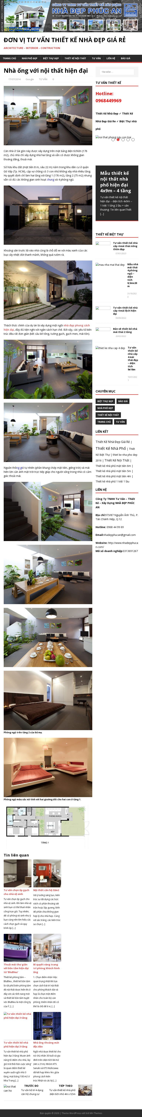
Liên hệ (110, 58)
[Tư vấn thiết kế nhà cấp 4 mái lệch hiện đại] (103, 315)
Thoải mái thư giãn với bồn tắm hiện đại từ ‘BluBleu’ (16, 968)
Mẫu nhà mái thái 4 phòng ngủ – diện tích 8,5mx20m (132, 275)
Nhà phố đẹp (29, 58)
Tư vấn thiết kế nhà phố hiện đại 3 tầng (16, 1044)
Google (30, 79)
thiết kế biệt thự (110, 234)
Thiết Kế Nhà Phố (111, 448)
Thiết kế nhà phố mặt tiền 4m (113, 476)
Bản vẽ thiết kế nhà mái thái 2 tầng (125, 330)
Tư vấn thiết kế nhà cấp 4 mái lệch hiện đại (125, 311)
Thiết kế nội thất (75, 58)
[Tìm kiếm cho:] (117, 72)
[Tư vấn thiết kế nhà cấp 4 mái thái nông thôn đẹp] (103, 250)
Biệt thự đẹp (51, 58)
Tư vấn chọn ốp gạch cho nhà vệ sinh (16, 892)
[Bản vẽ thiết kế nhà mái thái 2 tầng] (103, 336)
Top (133, 1108)
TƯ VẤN (96, 58)
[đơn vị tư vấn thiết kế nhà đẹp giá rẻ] (71, 30)
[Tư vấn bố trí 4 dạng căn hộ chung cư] (48, 432)
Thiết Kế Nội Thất (116, 460)
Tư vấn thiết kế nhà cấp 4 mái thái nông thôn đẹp (125, 246)
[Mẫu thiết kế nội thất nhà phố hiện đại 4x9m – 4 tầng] (117, 150)
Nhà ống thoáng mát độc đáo (46, 1044)
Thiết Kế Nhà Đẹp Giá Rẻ (113, 442)
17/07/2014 (14, 79)
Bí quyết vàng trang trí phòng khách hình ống (46, 968)
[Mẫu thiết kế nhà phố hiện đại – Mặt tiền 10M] (48, 215)
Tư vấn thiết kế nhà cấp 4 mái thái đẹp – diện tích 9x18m (133, 358)
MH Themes (96, 1113)
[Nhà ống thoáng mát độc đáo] (48, 637)
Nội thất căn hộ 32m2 (46, 890)
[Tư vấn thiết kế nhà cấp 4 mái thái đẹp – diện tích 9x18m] (110, 348)
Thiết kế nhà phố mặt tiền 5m (113, 471)
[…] (102, 214)
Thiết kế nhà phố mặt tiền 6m (113, 466)
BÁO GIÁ (125, 58)
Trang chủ (9, 58)
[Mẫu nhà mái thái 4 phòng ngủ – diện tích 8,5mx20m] (110, 264)
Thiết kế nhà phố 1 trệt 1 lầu (112, 481)
